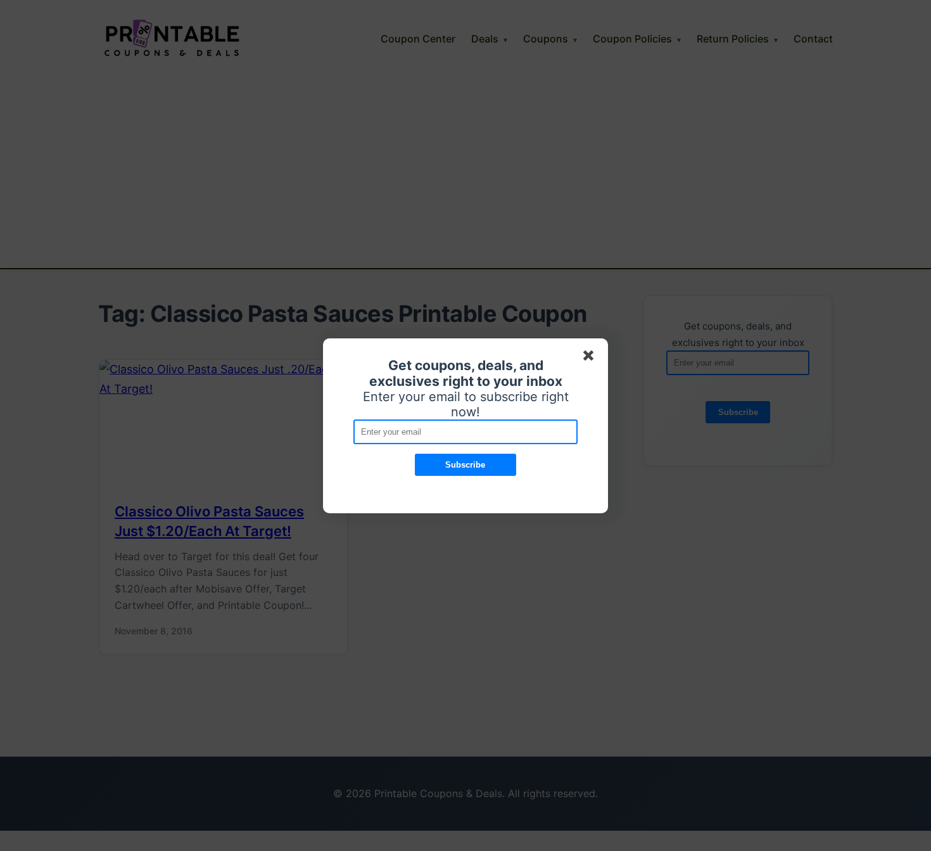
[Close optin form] (590, 358)
